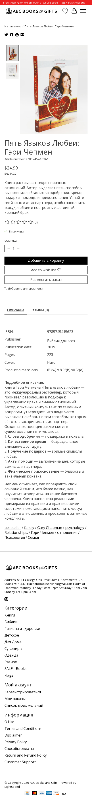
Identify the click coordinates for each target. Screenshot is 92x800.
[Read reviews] (18, 222)
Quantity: (10, 241)
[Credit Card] (27, 793)
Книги (9, 615)
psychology (74, 527)
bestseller (12, 527)
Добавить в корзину (46, 260)
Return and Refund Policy (25, 755)
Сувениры (13, 648)
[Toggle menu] (83, 11)
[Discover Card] (56, 793)
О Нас (9, 721)
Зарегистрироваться (22, 692)
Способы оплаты (19, 748)
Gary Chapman (49, 527)
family (29, 527)
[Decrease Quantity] (9, 248)
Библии (10, 621)
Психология (14, 537)
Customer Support (20, 761)
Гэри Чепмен (42, 532)
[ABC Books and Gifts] (31, 11)
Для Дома (12, 641)
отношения (67, 532)
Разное (10, 661)
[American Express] (49, 793)
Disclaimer (13, 735)
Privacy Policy (15, 741)
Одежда (11, 655)
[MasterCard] (35, 793)
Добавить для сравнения (26, 288)
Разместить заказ (46, 279)
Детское (11, 635)
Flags (8, 675)
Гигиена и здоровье (22, 628)
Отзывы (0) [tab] (39, 310)
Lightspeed (12, 787)
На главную (12, 26)
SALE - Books (15, 668)
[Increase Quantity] (18, 248)
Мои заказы (14, 698)
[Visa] (42, 793)
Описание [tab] (15, 310)
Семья (33, 537)
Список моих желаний (23, 705)
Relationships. (16, 532)
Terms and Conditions (23, 728)
